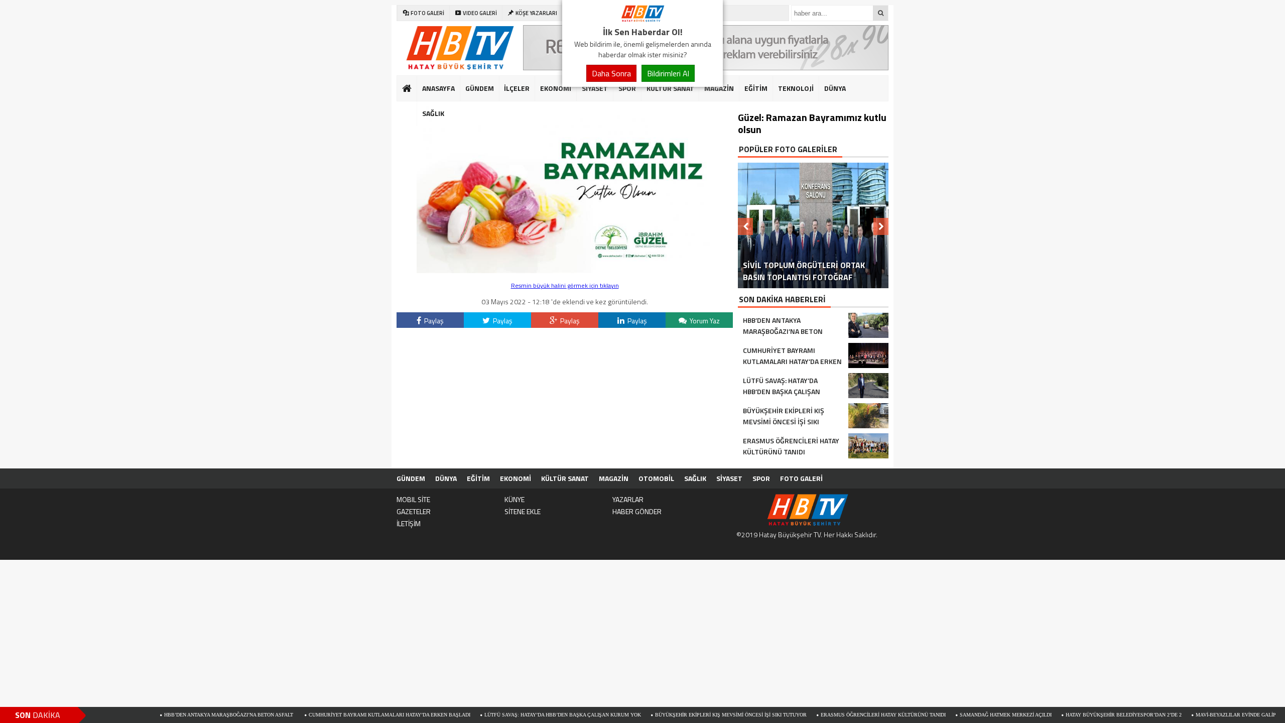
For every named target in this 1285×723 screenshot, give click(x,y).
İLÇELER (517, 88)
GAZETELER (414, 511)
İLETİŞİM (409, 523)
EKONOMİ (555, 88)
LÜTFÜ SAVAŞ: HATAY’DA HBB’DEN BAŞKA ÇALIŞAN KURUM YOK (529, 714)
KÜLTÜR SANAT (670, 88)
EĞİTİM (755, 88)
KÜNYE (514, 499)
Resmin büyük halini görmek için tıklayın (565, 285)
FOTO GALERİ (801, 478)
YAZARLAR (628, 499)
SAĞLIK (433, 113)
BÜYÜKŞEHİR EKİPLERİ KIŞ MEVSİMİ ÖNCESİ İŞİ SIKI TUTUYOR (697, 714)
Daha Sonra (611, 73)
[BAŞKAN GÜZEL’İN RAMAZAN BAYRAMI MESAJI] (565, 270)
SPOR (627, 88)
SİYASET (595, 88)
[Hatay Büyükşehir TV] (642, 19)
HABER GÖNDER (637, 511)
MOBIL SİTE (413, 499)
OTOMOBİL (656, 478)
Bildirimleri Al (668, 73)
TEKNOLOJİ (796, 88)
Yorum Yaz (704, 320)
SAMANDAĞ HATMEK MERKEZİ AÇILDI (972, 714)
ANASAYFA (438, 88)
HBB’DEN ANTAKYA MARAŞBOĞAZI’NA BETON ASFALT (196, 714)
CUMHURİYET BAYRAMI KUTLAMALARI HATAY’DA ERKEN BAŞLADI (356, 714)
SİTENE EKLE (522, 511)
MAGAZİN (719, 88)
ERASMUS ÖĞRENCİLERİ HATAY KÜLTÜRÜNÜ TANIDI (849, 714)
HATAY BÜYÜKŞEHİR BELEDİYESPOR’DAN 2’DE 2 (1090, 714)
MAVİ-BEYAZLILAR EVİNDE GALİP (1202, 714)
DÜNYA (835, 88)
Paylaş (433, 320)
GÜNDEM (479, 88)
